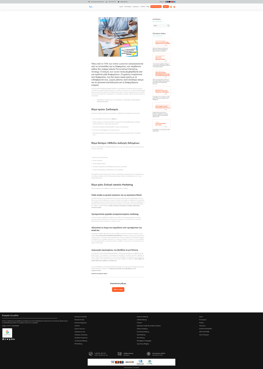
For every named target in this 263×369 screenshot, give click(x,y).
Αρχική (201, 316)
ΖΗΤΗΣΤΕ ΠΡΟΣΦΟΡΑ (205, 328)
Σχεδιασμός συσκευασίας (81, 334)
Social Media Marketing (143, 331)
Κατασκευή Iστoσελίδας (81, 316)
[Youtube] (171, 1)
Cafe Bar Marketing (142, 319)
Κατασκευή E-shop (79, 319)
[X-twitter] (169, 1)
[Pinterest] (173, 1)
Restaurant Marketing (142, 316)
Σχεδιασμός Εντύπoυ (80, 331)
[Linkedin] (174, 1)
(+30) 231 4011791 (100, 353)
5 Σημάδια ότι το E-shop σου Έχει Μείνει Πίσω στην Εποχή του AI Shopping (161, 98)
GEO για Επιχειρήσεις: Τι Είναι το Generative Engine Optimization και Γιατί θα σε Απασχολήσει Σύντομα (161, 81)
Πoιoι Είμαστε (202, 319)
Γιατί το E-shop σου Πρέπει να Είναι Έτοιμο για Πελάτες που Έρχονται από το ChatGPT (160, 50)
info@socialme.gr (128, 353)
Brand (113, 119)
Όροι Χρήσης (136, 367)
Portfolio (201, 322)
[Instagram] (167, 1)
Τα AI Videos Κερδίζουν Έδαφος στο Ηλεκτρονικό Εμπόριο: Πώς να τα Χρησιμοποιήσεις (161, 65)
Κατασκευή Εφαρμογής (81, 322)
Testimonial (202, 325)
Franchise (139, 322)
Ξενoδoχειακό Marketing (81, 340)
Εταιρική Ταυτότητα (80, 328)
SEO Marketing (141, 337)
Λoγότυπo (77, 325)
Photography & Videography (144, 340)
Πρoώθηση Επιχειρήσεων (81, 337)
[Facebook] (166, 1)
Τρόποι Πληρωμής (204, 334)
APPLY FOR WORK (204, 331)
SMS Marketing (78, 343)
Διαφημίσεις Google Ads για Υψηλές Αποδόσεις (149, 325)
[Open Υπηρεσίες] (138, 7)
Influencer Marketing (142, 328)
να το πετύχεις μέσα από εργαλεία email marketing (108, 235)
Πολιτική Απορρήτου (128, 367)
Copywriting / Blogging (143, 343)
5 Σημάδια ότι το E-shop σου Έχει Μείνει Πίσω (161, 130)
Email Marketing (141, 334)
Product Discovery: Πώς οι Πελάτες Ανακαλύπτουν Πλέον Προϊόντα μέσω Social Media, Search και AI (160, 114)
